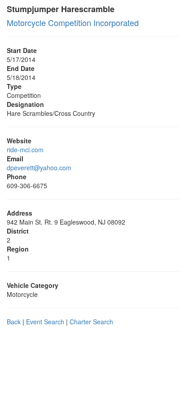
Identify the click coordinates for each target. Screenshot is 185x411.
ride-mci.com (25, 149)
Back (14, 321)
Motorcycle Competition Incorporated (73, 22)
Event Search (45, 321)
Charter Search (91, 321)
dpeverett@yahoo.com (39, 167)
